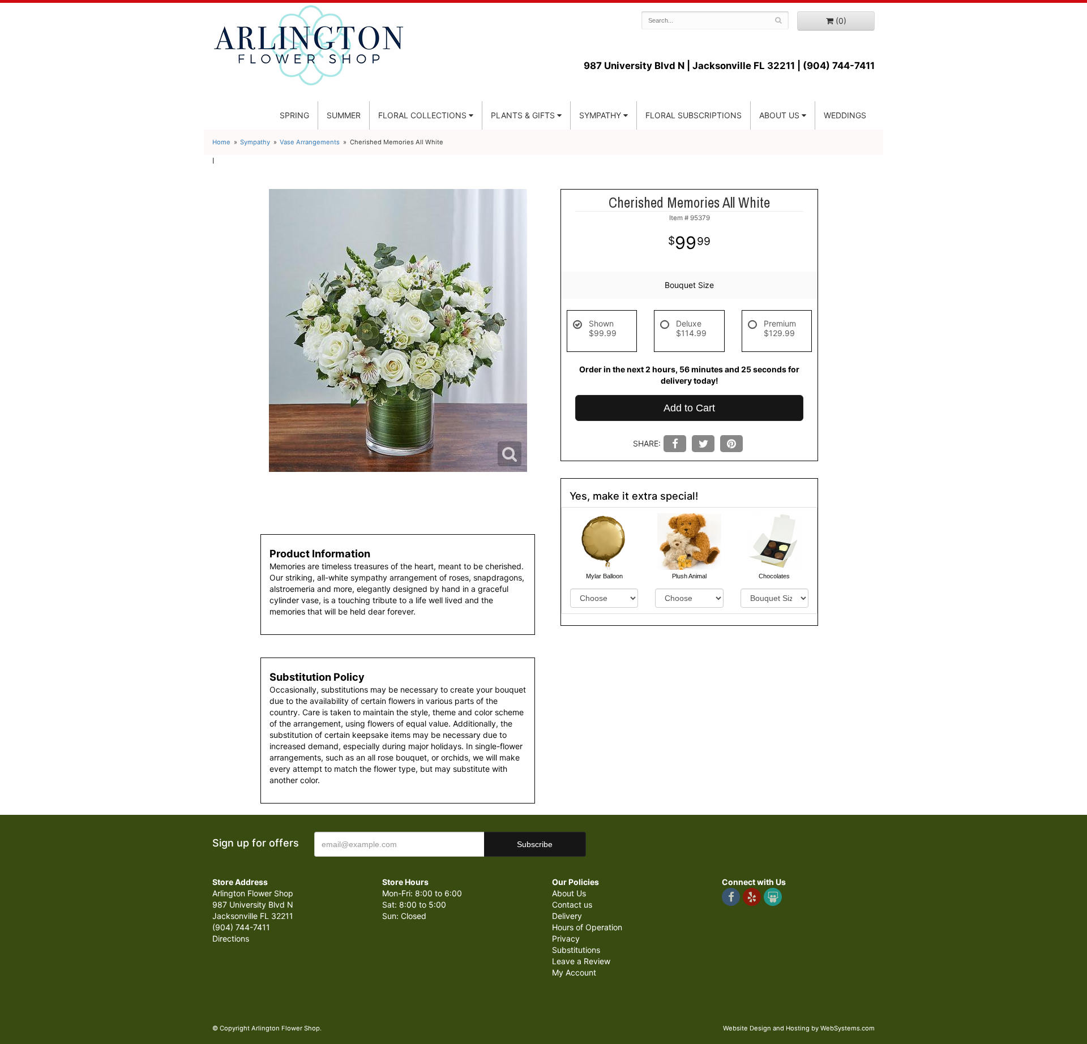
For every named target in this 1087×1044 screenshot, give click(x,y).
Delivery (567, 916)
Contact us (572, 904)
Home (221, 142)
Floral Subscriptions (693, 115)
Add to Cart (689, 408)
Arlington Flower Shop (308, 45)
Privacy (566, 938)
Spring (294, 115)
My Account (574, 972)
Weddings (845, 115)
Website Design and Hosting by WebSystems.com (799, 1028)
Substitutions (576, 950)
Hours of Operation (587, 927)
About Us (569, 893)
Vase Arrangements (310, 142)
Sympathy (600, 115)
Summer (344, 115)
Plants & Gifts (523, 115)
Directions (230, 938)
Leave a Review (581, 961)
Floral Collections (422, 115)
